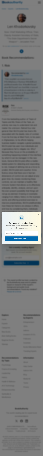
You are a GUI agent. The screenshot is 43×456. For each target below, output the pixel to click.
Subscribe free (20, 239)
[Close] (38, 214)
